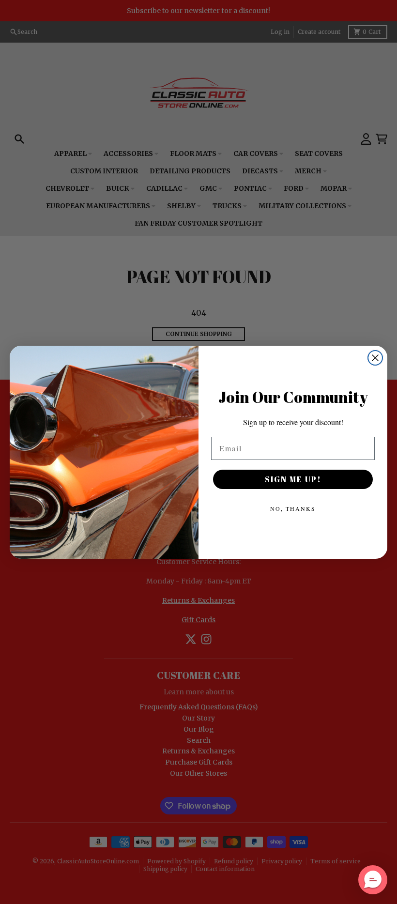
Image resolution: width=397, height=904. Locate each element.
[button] (372, 879)
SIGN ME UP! (293, 479)
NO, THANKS (293, 508)
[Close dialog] (375, 358)
